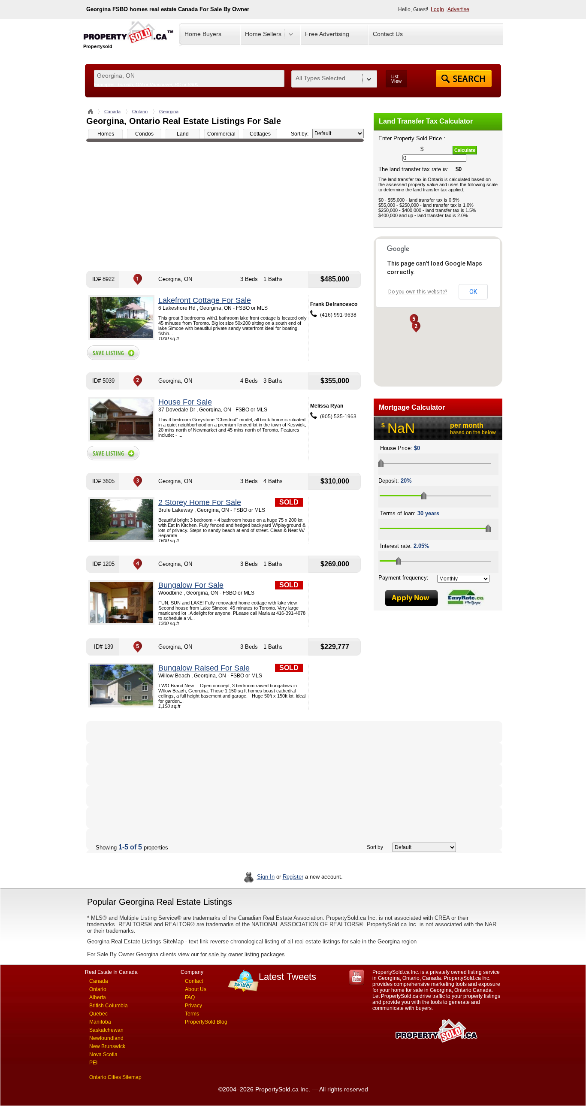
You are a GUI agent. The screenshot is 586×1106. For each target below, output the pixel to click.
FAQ (190, 997)
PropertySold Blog (206, 1022)
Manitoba (100, 1022)
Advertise (458, 9)
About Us (195, 989)
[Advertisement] (225, 206)
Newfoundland (106, 1038)
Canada (112, 111)
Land (183, 134)
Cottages (260, 134)
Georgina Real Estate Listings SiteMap (135, 941)
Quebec (98, 1014)
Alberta (97, 997)
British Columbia (108, 1006)
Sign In (266, 876)
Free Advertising (327, 33)
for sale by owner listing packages (242, 954)
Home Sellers (263, 33)
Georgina (168, 111)
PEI (93, 1063)
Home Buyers (202, 33)
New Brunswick (107, 1046)
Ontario (140, 111)
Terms (192, 1014)
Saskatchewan (106, 1030)
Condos (144, 134)
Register (293, 876)
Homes (105, 134)
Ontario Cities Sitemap (115, 1077)
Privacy (193, 1006)
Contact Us (388, 33)
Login (437, 9)
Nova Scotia (103, 1055)
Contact (194, 981)
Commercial (221, 134)
